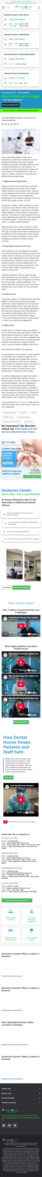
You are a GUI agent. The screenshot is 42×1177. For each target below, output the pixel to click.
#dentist (34, 412)
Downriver (18, 1165)
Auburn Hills (22, 1153)
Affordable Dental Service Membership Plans (19, 430)
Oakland (26, 1159)
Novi (16, 1159)
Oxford (38, 1159)
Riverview (34, 1163)
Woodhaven (36, 1162)
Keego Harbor (18, 1157)
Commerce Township (32, 1154)
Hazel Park (26, 1156)
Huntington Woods (7, 1157)
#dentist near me (8, 417)
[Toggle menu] (3, 7)
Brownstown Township (11, 1163)
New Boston (35, 1168)
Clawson (22, 1154)
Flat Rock (24, 1165)
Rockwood (19, 1166)
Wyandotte (36, 1166)
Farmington (13, 1156)
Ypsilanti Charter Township (10, 1153)
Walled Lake (6, 1162)
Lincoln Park (27, 1168)
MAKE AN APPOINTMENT (21, 587)
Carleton (13, 1169)
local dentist (22, 402)
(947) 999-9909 (16, 39)
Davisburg (6, 1156)
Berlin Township (24, 1171)
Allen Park (16, 1168)
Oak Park (20, 1159)
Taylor (21, 1168)
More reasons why (21, 722)
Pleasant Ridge (6, 1160)
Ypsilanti (36, 1151)
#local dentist (29, 421)
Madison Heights (35, 1157)
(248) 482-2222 (16, 59)
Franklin (19, 1156)
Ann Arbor (24, 1150)
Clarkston (16, 1154)
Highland (32, 1156)
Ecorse (37, 1169)
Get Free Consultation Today (16, 900)
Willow (8, 1169)
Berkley (29, 1153)
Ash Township (34, 1171)
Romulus (24, 1169)
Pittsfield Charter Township (21, 1151)
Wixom (30, 1162)
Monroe (17, 1171)
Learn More (6, 587)
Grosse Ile (36, 1165)
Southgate (12, 1165)
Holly (37, 1156)
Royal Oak (26, 1160)
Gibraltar (30, 1165)
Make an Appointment (10, 105)
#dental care (23, 412)
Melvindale (31, 1169)
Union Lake (36, 1160)
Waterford (30, 1150)
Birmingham (35, 1153)
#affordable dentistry (9, 412)
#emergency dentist (23, 417)
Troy (31, 1160)
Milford (4, 1159)
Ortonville (32, 1159)
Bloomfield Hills (8, 1154)
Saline (31, 1151)
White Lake (23, 1162)
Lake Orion (25, 1157)
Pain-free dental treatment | (21, 110)
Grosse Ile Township (9, 1166)
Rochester (20, 1160)
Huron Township (27, 1166)
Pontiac (14, 1160)
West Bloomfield (15, 1162)
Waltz (4, 1169)
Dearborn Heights (9, 1171)
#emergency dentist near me (11, 421)
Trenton (28, 1163)
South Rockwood (8, 1168)
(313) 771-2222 (16, 78)
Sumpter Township (21, 1172)
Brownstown (22, 1163)
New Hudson (10, 1159)
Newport (19, 1169)
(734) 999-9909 (16, 19)
